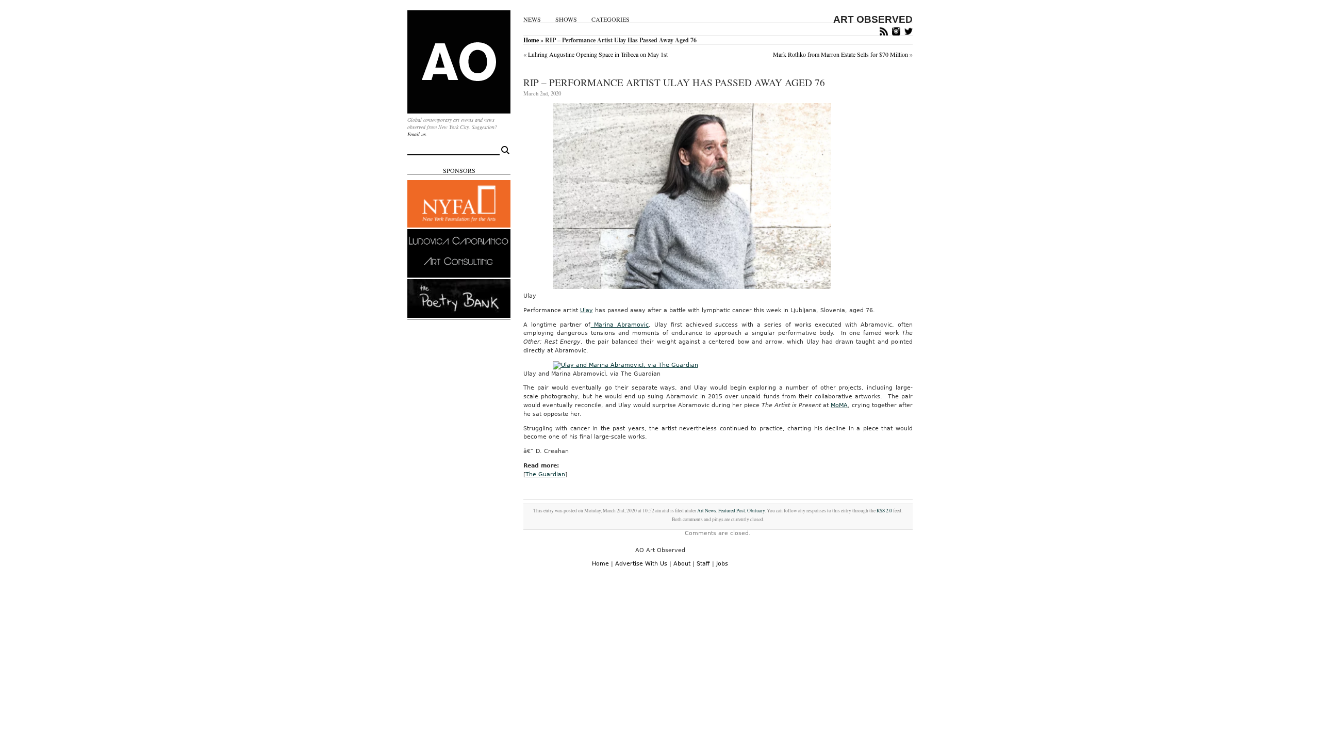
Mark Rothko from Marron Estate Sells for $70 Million (840, 54)
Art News (706, 510)
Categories (610, 19)
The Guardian (545, 474)
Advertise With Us (641, 563)
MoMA (839, 405)
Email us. (417, 134)
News (532, 19)
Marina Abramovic (619, 324)
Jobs (722, 563)
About (681, 563)
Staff (703, 563)
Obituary (756, 510)
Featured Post (731, 510)
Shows (566, 19)
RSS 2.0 (884, 510)
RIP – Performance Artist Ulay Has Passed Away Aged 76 (674, 82)
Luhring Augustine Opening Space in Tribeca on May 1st (598, 54)
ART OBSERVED (873, 19)
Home (531, 40)
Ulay (586, 310)
